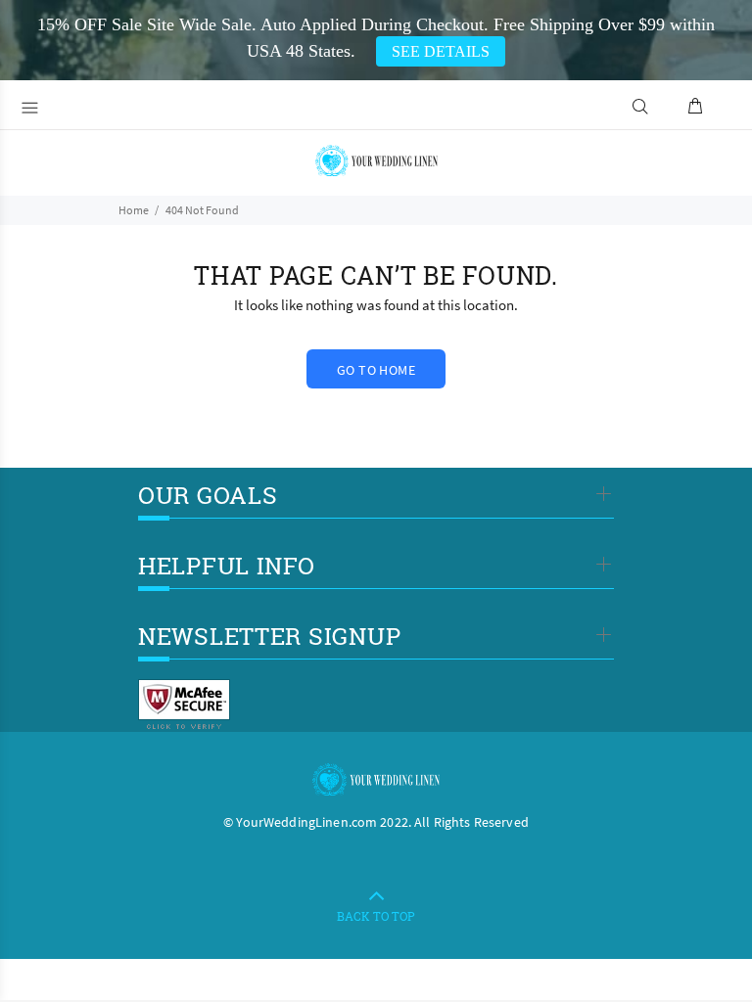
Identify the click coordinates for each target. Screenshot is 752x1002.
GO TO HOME (376, 370)
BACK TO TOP (376, 916)
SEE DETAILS (441, 51)
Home (133, 210)
